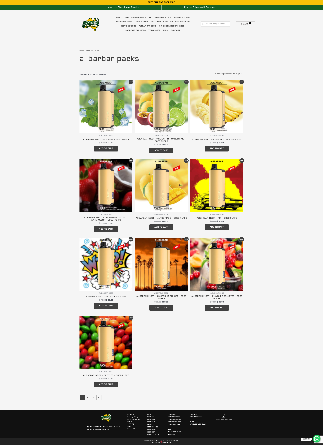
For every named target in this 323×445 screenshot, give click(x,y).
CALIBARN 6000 (138, 17)
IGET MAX (151, 419)
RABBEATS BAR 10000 (135, 30)
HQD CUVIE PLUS (174, 432)
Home (81, 50)
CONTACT (175, 30)
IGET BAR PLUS (153, 434)
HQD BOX (171, 434)
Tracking (130, 424)
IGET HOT (151, 432)
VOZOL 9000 (154, 30)
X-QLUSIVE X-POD (174, 422)
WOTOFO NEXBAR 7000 (160, 17)
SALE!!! (119, 17)
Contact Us (131, 429)
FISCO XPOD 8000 (159, 22)
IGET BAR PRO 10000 (180, 22)
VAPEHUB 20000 (182, 17)
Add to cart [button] (106, 148)
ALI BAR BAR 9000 (147, 26)
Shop (129, 426)
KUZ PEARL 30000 (124, 22)
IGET (149, 414)
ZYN (127, 17)
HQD (169, 429)
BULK (165, 30)
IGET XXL (150, 417)
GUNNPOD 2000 (196, 417)
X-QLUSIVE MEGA (174, 419)
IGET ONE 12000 (128, 26)
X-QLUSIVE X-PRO (174, 424)
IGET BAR (151, 424)
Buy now (44, 424)
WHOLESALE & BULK (198, 424)
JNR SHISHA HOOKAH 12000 (171, 26)
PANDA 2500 (142, 22)
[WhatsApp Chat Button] (316, 438)
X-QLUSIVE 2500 (174, 417)
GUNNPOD (194, 414)
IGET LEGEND (152, 427)
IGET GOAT (151, 429)
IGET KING (151, 422)
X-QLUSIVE (172, 414)
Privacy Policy (132, 417)
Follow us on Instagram (223, 420)
